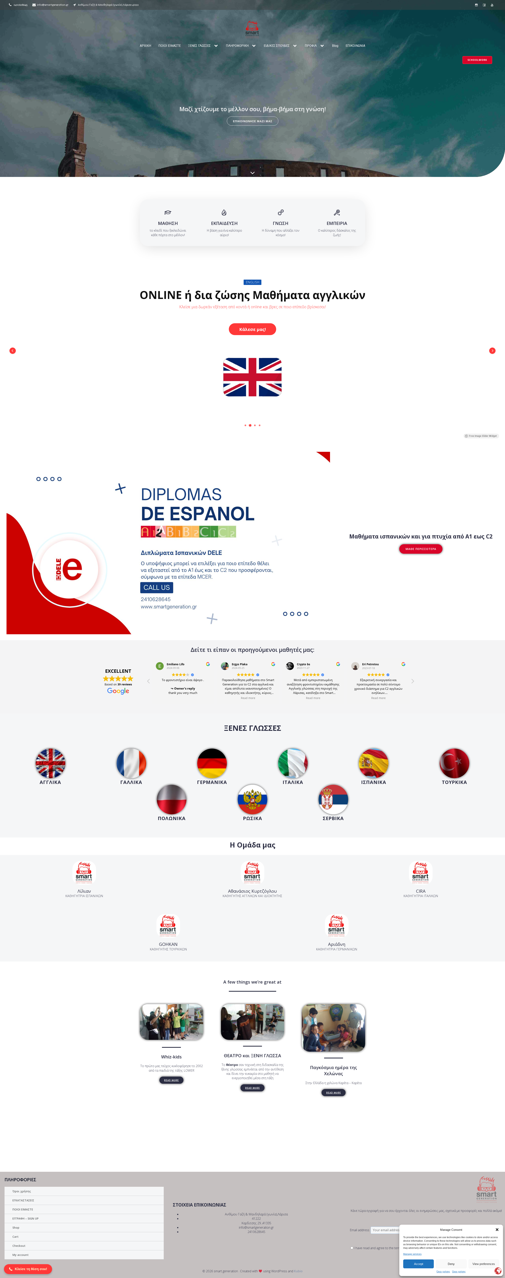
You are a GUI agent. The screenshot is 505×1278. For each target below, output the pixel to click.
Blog (335, 46)
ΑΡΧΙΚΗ (145, 46)
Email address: (360, 1230)
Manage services (412, 1254)
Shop (15, 1227)
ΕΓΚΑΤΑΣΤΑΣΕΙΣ (23, 1200)
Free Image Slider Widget (483, 436)
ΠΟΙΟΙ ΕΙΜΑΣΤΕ (169, 46)
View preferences (483, 1264)
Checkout (18, 1246)
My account (20, 1255)
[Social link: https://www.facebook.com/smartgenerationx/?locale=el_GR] (484, 5)
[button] (497, 1230)
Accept (418, 1264)
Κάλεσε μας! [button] (252, 324)
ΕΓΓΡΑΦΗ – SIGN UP (25, 1218)
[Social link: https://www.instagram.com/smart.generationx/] (476, 5)
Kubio (298, 1271)
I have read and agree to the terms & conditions (387, 1248)
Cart (15, 1237)
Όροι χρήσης (443, 1271)
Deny (451, 1264)
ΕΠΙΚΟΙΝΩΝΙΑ (355, 46)
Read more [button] (183, 698)
